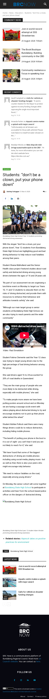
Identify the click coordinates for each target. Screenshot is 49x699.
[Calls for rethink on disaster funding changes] (9, 595)
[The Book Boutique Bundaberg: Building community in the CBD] (11, 55)
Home (5, 13)
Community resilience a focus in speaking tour (33, 72)
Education (19, 13)
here (38, 661)
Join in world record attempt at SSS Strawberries (32, 32)
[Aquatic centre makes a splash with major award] (9, 582)
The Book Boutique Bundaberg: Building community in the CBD (33, 53)
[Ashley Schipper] (4, 191)
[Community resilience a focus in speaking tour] (11, 75)
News (11, 13)
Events (6, 573)
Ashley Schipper (13, 191)
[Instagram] (21, 680)
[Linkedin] (11, 198)
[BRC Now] (24, 4)
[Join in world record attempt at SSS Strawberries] (11, 34)
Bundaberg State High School (18, 487)
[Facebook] (5, 198)
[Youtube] (34, 680)
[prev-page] (4, 604)
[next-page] (8, 604)
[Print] (18, 198)
